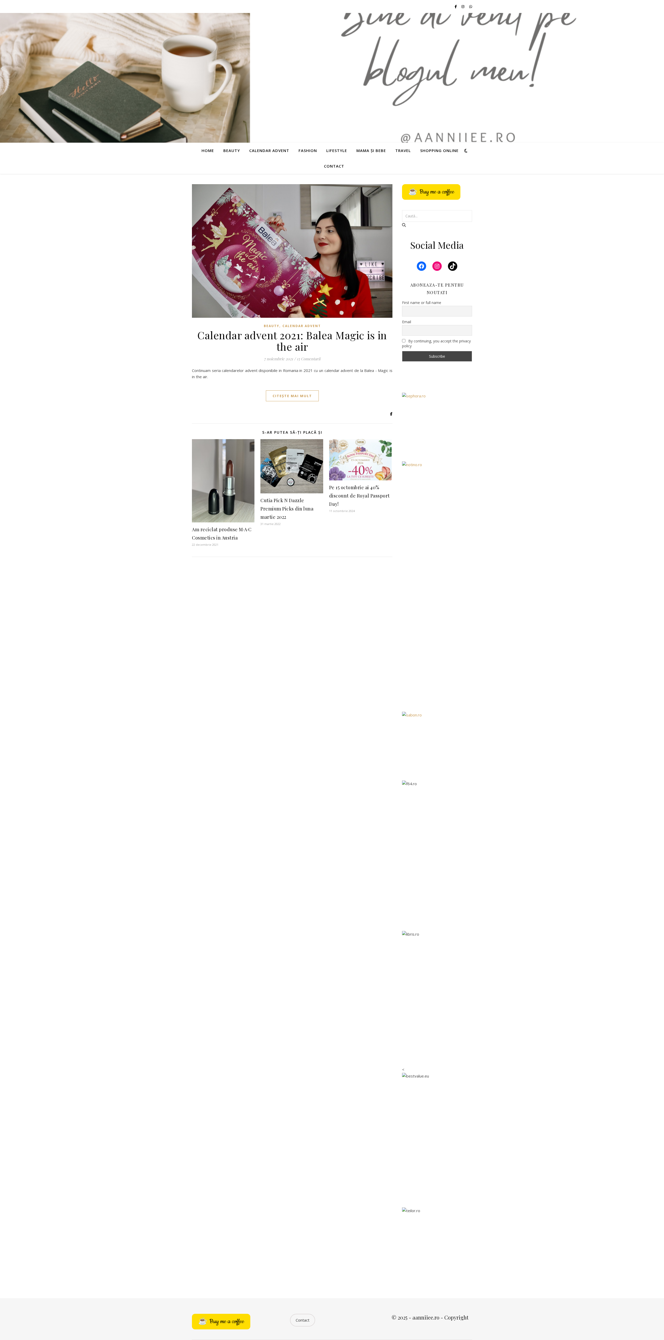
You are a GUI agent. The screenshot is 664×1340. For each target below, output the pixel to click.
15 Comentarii (308, 358)
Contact (334, 166)
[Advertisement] (437, 623)
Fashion (308, 150)
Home (208, 150)
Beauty (231, 150)
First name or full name (421, 302)
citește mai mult (292, 395)
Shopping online (439, 150)
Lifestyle (336, 150)
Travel (403, 150)
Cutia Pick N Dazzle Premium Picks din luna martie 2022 (286, 508)
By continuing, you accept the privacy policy (436, 343)
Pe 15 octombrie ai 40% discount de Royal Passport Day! (359, 495)
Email (406, 321)
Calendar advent (269, 150)
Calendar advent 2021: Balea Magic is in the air (292, 340)
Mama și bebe (371, 150)
